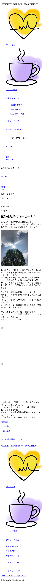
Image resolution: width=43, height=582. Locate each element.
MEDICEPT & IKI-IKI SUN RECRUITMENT (19, 446)
